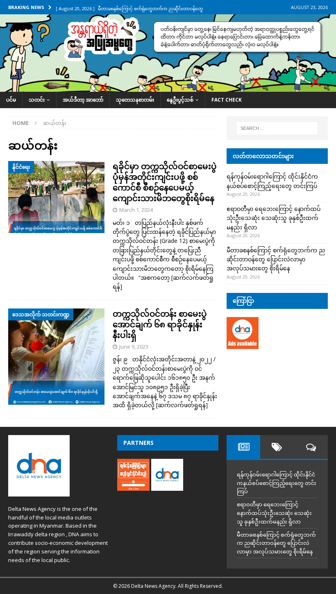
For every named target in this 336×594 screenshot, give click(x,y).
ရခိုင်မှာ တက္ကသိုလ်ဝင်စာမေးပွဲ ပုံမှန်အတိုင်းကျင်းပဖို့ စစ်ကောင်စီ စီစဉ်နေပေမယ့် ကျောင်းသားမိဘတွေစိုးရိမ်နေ (165, 182)
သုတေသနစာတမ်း (135, 99)
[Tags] (277, 447)
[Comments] (310, 447)
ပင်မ (11, 99)
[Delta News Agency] (168, 87)
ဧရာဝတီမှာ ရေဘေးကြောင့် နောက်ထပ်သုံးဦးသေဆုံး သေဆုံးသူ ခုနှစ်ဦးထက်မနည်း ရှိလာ (273, 218)
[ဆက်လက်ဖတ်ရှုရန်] (182, 405)
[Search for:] (277, 128)
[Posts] (243, 447)
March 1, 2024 (136, 209)
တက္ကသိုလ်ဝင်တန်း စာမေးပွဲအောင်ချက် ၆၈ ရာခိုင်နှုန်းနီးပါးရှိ (160, 324)
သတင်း (37, 99)
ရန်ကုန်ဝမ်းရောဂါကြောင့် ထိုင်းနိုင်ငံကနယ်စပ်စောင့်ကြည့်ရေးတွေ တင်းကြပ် (276, 483)
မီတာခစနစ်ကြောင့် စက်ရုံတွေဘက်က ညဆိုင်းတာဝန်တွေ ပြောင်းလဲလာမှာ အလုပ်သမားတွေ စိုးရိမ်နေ (276, 259)
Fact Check (226, 99)
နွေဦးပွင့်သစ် (180, 99)
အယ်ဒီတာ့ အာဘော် (83, 99)
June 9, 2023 (133, 346)
